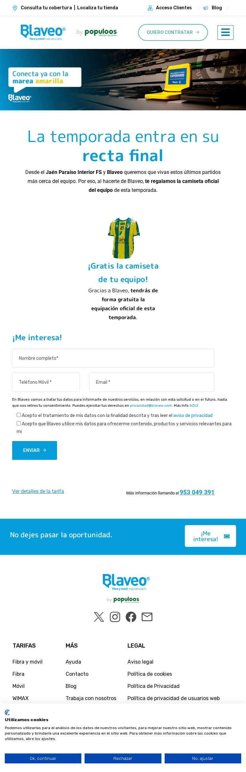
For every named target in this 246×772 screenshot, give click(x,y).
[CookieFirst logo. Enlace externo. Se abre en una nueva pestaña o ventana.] (7, 712)
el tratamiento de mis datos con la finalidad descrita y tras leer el (117, 415)
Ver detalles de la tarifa (38, 491)
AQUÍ (194, 406)
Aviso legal (140, 662)
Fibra (18, 674)
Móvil (18, 686)
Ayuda (73, 662)
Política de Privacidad (153, 686)
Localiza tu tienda (97, 8)
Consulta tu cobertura (46, 8)
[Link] (43, 32)
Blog (217, 8)
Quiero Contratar (170, 32)
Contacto (77, 674)
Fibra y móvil (27, 662)
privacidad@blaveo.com (151, 406)
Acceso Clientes (174, 8)
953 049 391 (197, 492)
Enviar (31, 450)
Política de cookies (149, 674)
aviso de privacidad (193, 415)
